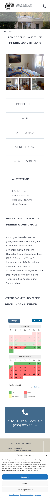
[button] (46, 455)
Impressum (38, 495)
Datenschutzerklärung (26, 495)
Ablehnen (25, 483)
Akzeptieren (25, 477)
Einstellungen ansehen (25, 490)
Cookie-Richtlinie (14, 495)
